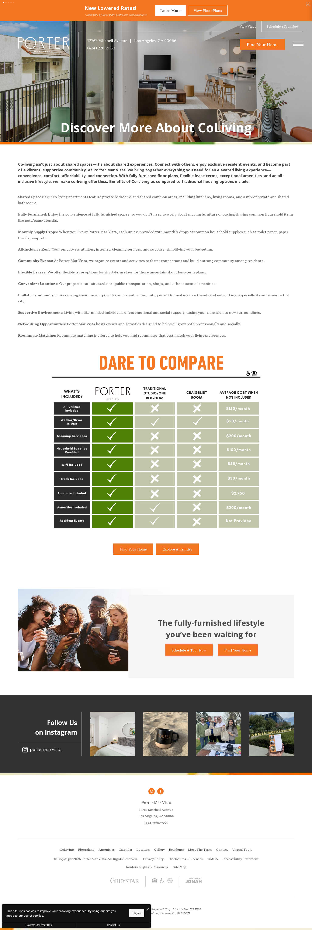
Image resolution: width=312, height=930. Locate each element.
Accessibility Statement (241, 859)
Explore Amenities (177, 549)
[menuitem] (67, 849)
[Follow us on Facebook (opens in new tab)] (160, 791)
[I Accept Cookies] (147, 909)
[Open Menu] (298, 44)
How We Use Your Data (39, 925)
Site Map (179, 867)
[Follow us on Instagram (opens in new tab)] (151, 791)
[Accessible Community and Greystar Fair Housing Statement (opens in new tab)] (162, 882)
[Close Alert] (307, 5)
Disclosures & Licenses (186, 859)
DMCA (213, 859)
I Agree (136, 913)
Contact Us (113, 925)
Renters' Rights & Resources (147, 867)
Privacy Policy (153, 859)
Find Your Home (133, 549)
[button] (3, 2)
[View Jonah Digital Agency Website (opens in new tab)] (194, 881)
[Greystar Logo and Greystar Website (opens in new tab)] (124, 883)
